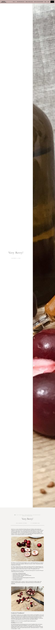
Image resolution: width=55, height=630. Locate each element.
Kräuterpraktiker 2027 (20, 1)
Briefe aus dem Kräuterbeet (38, 1)
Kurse (45, 1)
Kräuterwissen (28, 514)
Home (14, 1)
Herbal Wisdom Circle (29, 1)
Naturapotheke (36, 514)
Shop (48, 1)
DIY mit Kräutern (19, 514)
